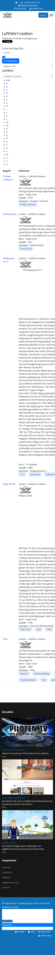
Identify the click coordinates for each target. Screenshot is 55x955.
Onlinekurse (7, 872)
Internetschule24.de (13, 797)
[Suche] (3, 57)
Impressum (21, 8)
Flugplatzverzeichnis (10, 882)
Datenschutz (37, 8)
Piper (38, 629)
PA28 (49, 629)
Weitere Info (7, 921)
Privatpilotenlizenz (28, 680)
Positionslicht (10, 214)
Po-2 (22, 474)
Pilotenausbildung (41, 673)
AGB (32, 931)
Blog (4, 756)
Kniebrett (6, 887)
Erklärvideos (9, 842)
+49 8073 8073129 (31, 2)
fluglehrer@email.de (29, 5)
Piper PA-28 (9, 484)
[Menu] (51, 15)
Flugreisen (6, 877)
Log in (43, 15)
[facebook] (16, 2)
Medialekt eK (7, 907)
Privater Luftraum (27, 204)
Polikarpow (35, 474)
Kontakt (21, 931)
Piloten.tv (24, 673)
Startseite (6, 867)
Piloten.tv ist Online (13, 750)
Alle (8, 80)
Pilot (5, 638)
